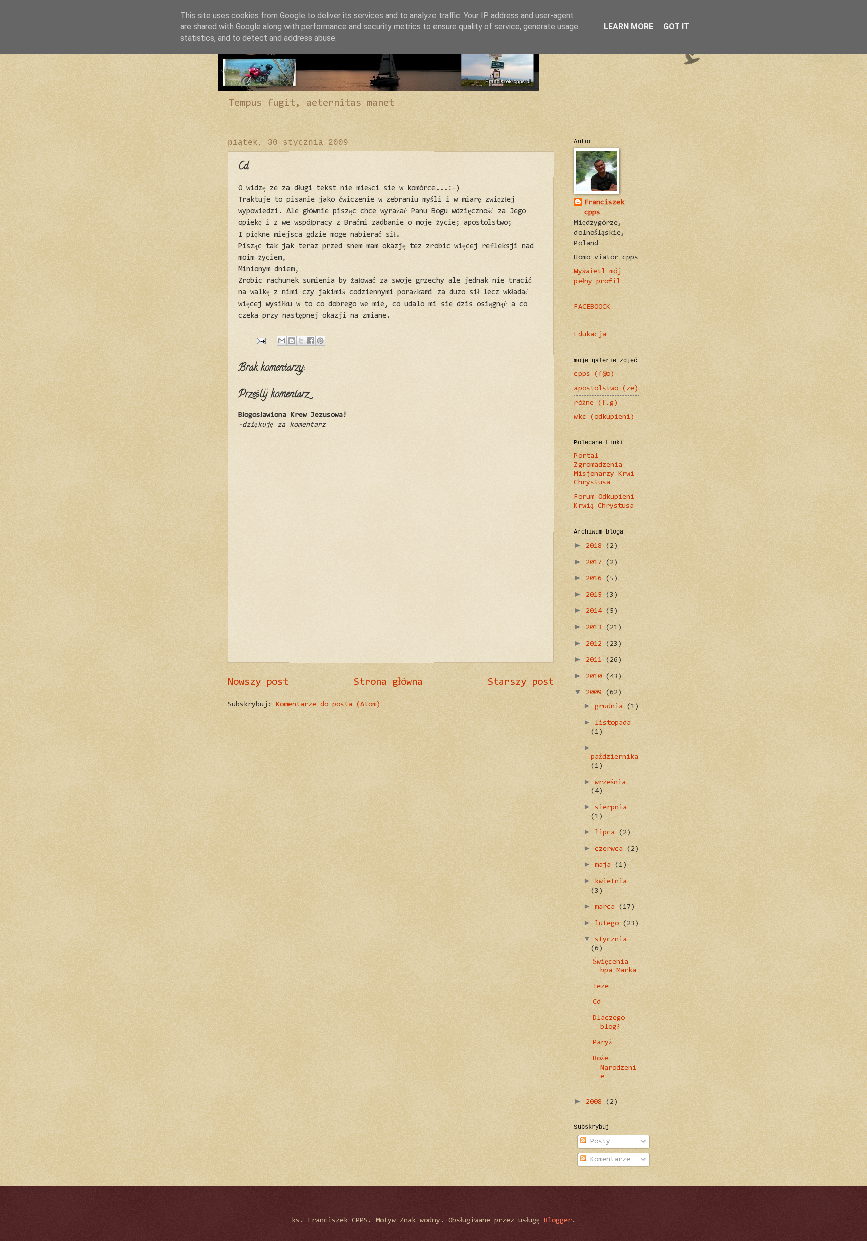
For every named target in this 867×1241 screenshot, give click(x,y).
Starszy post (521, 682)
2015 (596, 595)
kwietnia (611, 881)
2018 (596, 546)
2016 (596, 578)
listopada (613, 723)
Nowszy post (258, 682)
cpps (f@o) (594, 374)
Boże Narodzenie (614, 1067)
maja (605, 865)
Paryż (602, 1042)
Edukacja (590, 334)
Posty (598, 1141)
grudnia (611, 707)
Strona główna (388, 682)
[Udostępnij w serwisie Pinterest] (320, 341)
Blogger (558, 1220)
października (614, 757)
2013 (596, 627)
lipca (607, 832)
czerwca (611, 849)
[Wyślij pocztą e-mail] (282, 341)
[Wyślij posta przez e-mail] (261, 341)
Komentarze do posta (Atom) (328, 704)
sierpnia (611, 807)
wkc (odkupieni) (604, 417)
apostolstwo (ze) (606, 388)
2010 (596, 676)
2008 (596, 1102)
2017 (596, 562)
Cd (597, 1002)
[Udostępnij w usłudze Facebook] (311, 341)
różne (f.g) (596, 403)
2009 (596, 692)
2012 (596, 644)
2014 (596, 611)
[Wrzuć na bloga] (291, 341)
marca (607, 907)
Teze (601, 986)
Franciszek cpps (604, 208)
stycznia (611, 939)
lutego (609, 923)
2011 (596, 660)
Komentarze (608, 1159)
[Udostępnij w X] (301, 341)
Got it (676, 26)
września (610, 782)
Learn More (628, 26)
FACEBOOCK (592, 307)
